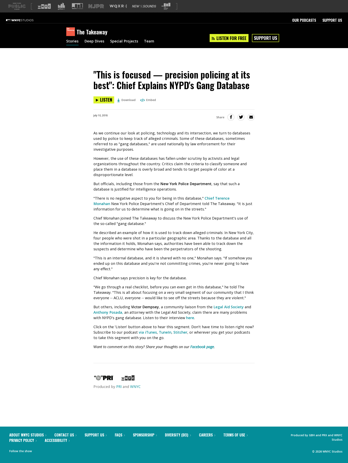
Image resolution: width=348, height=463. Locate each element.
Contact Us (64, 434)
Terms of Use (234, 434)
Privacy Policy (21, 440)
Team (149, 41)
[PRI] (103, 379)
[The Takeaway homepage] (71, 32)
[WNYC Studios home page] (25, 20)
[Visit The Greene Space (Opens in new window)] (166, 6)
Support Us (332, 20)
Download (128, 100)
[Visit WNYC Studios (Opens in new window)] (77, 6)
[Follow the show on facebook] (37, 450)
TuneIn (165, 332)
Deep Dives (94, 41)
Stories (72, 41)
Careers (206, 434)
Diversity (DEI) (176, 434)
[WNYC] (128, 379)
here (190, 317)
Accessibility (56, 440)
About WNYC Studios (26, 434)
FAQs (118, 434)
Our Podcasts (304, 20)
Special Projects (124, 41)
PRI (119, 386)
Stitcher (180, 332)
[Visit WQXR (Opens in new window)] (118, 6)
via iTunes (148, 332)
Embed (151, 100)
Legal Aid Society (228, 306)
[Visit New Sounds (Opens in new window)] (144, 6)
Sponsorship (143, 434)
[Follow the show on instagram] (53, 450)
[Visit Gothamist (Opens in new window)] (61, 6)
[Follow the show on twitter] (45, 450)
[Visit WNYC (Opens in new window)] (44, 6)
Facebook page (202, 346)
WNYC (135, 386)
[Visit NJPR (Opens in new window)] (96, 6)
